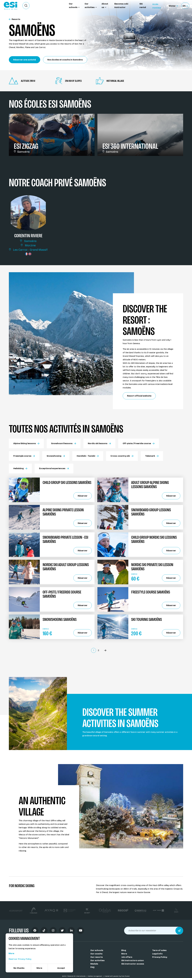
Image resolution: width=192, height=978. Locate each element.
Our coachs (96, 953)
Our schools (96, 950)
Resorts (16, 19)
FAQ (92, 967)
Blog (123, 950)
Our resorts (96, 957)
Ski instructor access (132, 964)
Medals (94, 964)
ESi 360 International (130, 146)
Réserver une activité (24, 59)
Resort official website (139, 396)
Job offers (126, 957)
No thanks (18, 968)
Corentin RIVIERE (28, 235)
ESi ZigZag (26, 146)
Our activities (97, 960)
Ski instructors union (132, 960)
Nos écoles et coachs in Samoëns (65, 59)
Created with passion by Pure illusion (117, 976)
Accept (61, 968)
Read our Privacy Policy (20, 959)
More (124, 953)
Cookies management (95, 976)
